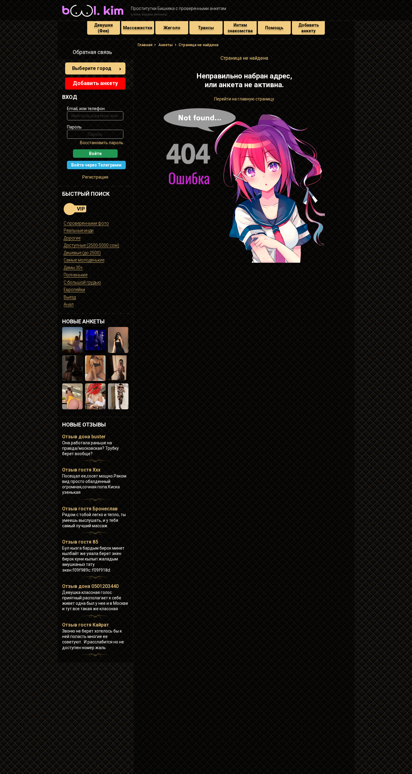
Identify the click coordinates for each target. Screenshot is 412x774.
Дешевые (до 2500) (82, 252)
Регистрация (95, 177)
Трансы (206, 27)
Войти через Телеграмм (96, 165)
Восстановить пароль (101, 142)
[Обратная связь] (65, 53)
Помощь (274, 27)
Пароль (74, 127)
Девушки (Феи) (103, 28)
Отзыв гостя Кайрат (85, 625)
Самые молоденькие (84, 260)
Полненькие (75, 274)
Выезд (70, 297)
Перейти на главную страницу (244, 99)
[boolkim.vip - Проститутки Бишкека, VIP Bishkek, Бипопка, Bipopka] (92, 17)
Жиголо (171, 27)
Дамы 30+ (73, 267)
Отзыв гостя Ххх (81, 470)
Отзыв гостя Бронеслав (90, 509)
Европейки (74, 289)
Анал (69, 304)
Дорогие (72, 238)
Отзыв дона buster (84, 436)
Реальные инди (78, 230)
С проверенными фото (86, 223)
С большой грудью (82, 282)
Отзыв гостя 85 (80, 542)
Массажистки (137, 27)
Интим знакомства (240, 28)
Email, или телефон (86, 108)
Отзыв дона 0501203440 (90, 586)
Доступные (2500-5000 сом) (91, 245)
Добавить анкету (308, 28)
